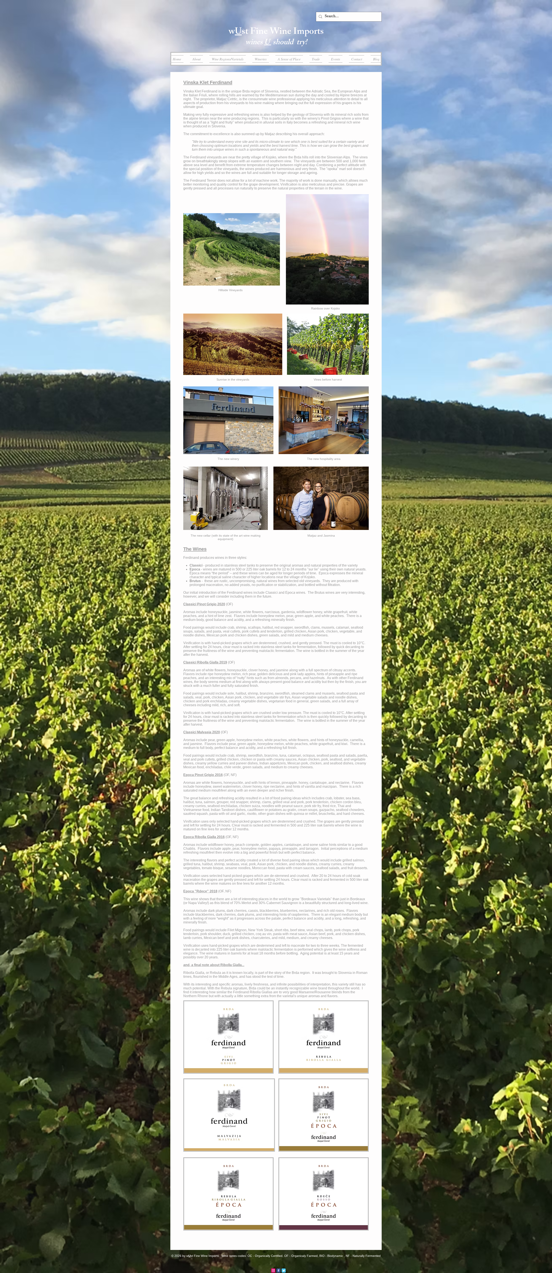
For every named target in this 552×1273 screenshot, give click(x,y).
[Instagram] (273, 1270)
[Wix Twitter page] (284, 1270)
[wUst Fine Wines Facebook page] (278, 1270)
